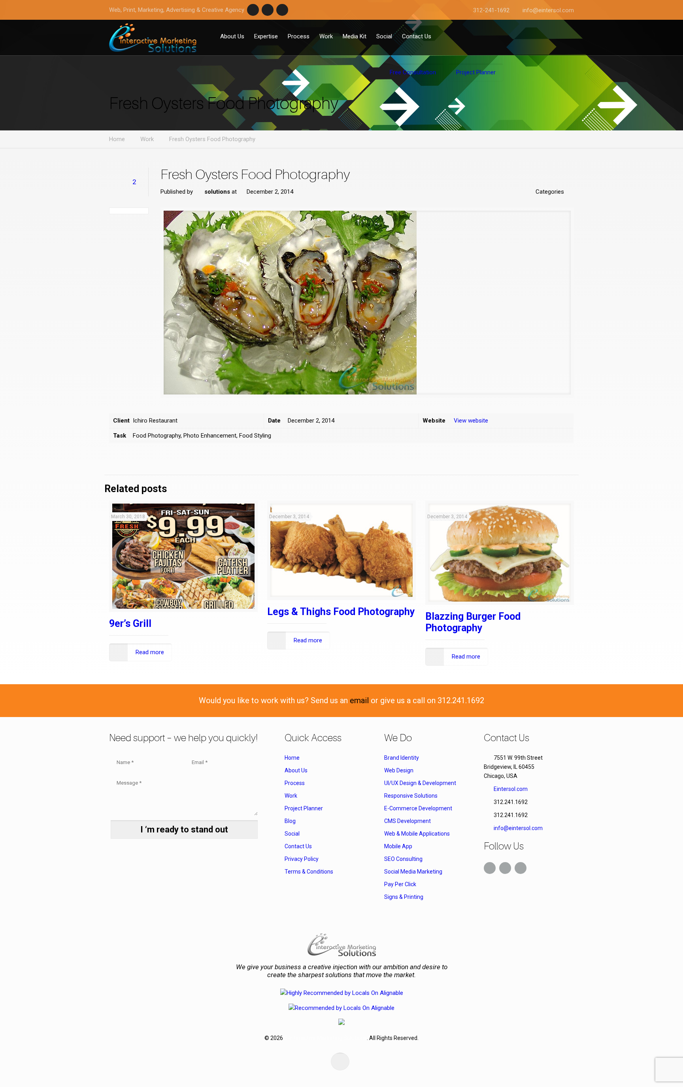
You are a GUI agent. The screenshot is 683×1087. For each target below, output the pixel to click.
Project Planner (304, 808)
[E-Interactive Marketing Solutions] (152, 37)
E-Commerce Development (418, 808)
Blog (290, 821)
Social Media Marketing (413, 871)
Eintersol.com (511, 789)
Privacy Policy (302, 859)
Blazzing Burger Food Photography (473, 622)
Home (117, 139)
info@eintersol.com (548, 10)
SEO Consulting (403, 859)
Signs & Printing (403, 897)
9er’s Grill (130, 623)
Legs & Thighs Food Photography (341, 611)
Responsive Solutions (411, 796)
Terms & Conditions (309, 871)
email (359, 700)
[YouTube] (282, 10)
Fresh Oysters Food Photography (212, 139)
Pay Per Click (400, 884)
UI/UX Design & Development (420, 783)
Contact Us (298, 846)
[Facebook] (253, 10)
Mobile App (398, 846)
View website (471, 420)
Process (295, 783)
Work (147, 139)
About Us (296, 770)
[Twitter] (268, 10)
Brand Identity (401, 758)
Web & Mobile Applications (417, 833)
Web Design (398, 770)
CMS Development (407, 821)
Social (292, 833)
